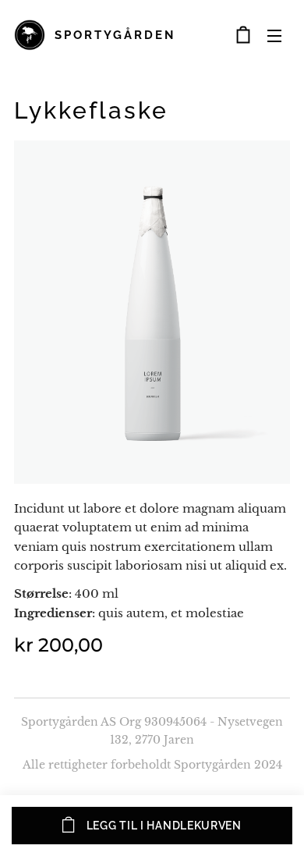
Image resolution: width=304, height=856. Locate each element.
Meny (274, 35)
